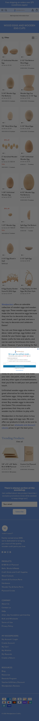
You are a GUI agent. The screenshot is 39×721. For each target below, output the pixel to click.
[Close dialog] (37, 349)
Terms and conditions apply (19, 370)
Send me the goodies (19, 366)
